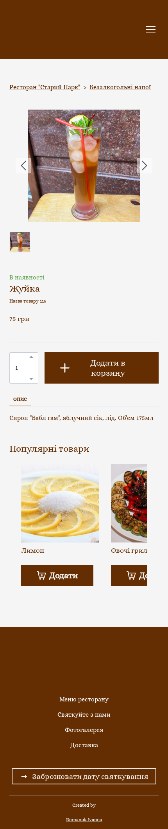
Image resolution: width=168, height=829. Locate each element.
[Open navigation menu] (151, 29)
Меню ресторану (84, 699)
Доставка (84, 745)
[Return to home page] (36, 29)
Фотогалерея (84, 729)
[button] (31, 357)
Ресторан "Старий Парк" (44, 87)
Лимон (32, 550)
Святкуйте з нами (84, 714)
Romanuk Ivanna (84, 819)
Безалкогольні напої (120, 87)
